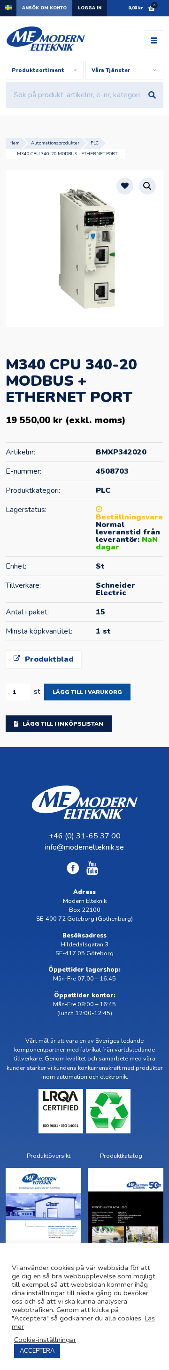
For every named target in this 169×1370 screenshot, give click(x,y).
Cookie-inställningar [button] (45, 1339)
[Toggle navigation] (154, 39)
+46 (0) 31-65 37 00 (85, 836)
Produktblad (48, 659)
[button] (147, 186)
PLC (95, 143)
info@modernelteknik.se (84, 847)
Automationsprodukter (55, 143)
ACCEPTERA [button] (37, 1351)
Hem (14, 143)
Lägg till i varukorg (87, 692)
